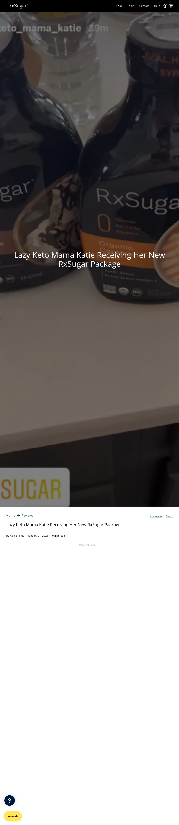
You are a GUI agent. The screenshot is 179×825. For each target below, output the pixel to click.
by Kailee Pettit (15, 535)
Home (10, 515)
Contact (144, 6)
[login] (165, 6)
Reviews (27, 515)
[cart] (171, 6)
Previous (156, 516)
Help (157, 6)
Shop (119, 6)
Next (169, 516)
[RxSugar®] (18, 6)
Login (131, 6)
